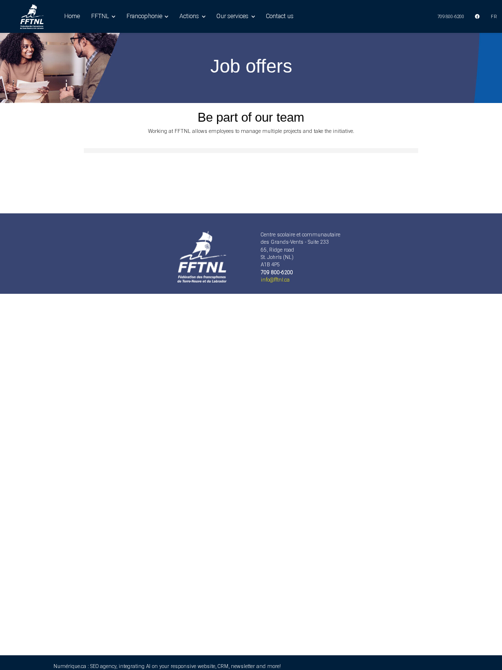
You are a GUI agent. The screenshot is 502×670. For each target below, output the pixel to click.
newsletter (243, 666)
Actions (190, 16)
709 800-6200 (450, 16)
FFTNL (101, 16)
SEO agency (103, 666)
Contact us (280, 16)
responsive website (193, 666)
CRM (223, 666)
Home (72, 16)
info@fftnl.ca (275, 280)
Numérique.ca (69, 666)
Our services (233, 16)
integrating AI (135, 666)
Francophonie (145, 16)
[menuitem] (451, 16)
